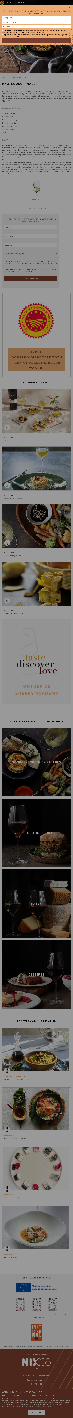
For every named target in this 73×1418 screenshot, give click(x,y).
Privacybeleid (49, 30)
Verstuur (36, 40)
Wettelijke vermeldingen (34, 30)
